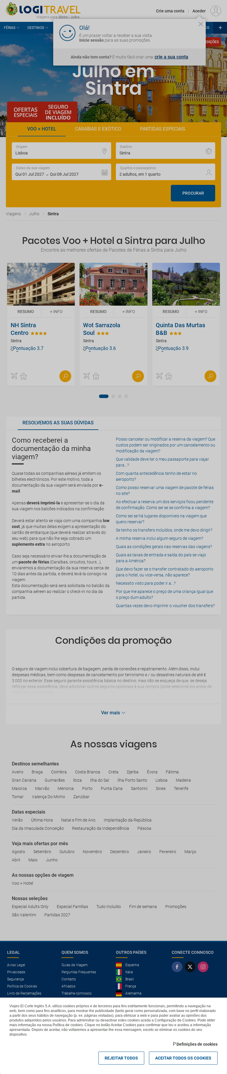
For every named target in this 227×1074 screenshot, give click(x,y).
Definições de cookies (197, 1044)
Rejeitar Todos (121, 1058)
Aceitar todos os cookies (183, 1058)
